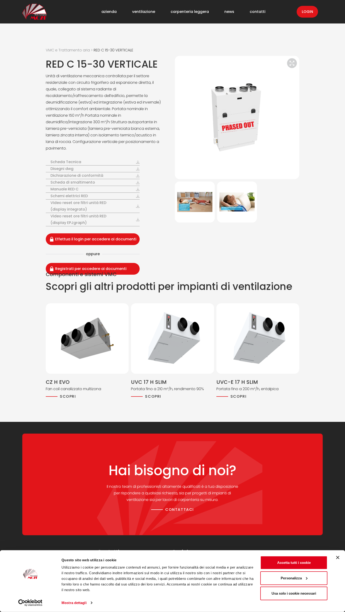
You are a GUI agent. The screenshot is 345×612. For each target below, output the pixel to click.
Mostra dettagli (74, 603)
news (229, 12)
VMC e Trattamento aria (68, 50)
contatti (257, 12)
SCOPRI (68, 396)
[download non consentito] (130, 162)
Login (307, 11)
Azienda (109, 12)
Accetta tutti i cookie (294, 563)
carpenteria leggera (190, 12)
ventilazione (143, 12)
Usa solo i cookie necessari (294, 593)
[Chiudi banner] (337, 557)
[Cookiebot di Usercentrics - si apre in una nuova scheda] (30, 602)
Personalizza (291, 578)
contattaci (179, 509)
